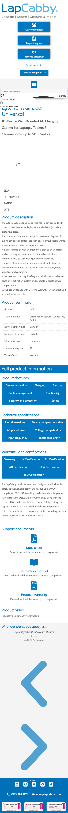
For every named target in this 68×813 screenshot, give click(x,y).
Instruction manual (34, 571)
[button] (34, 84)
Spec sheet (34, 548)
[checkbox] (17, 104)
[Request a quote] (34, 38)
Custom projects (34, 29)
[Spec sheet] (34, 538)
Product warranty (34, 595)
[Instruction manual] (34, 562)
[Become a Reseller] (34, 52)
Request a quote (34, 43)
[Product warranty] (34, 585)
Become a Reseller (34, 56)
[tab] (16, 385)
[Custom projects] (34, 25)
